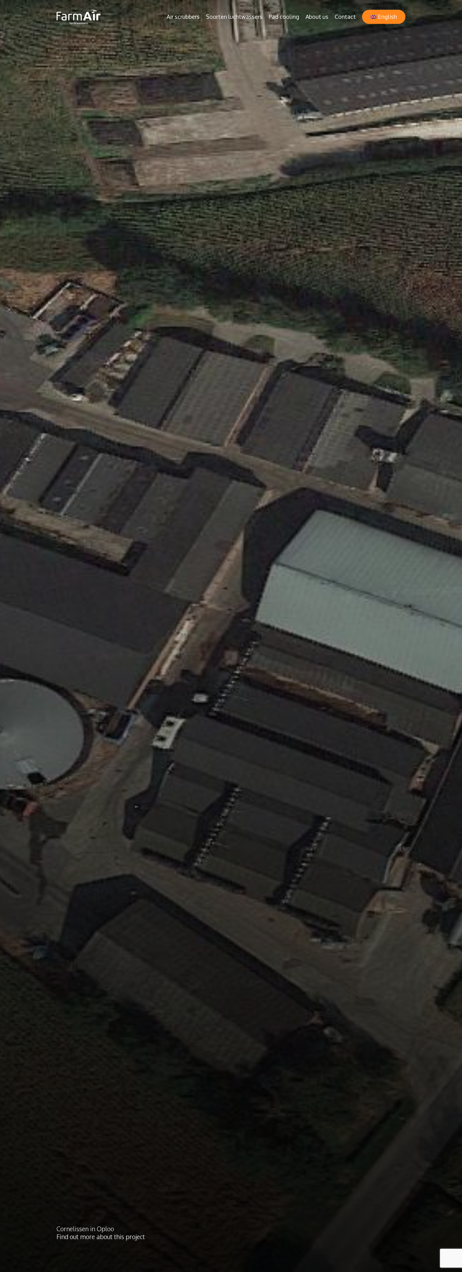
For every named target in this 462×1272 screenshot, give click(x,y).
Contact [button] (345, 16)
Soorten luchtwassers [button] (234, 16)
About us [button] (316, 16)
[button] (384, 17)
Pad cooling (284, 16)
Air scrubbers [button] (183, 16)
